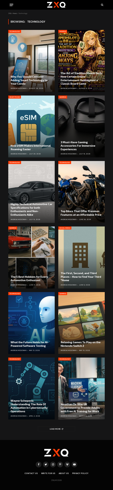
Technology (14, 31)
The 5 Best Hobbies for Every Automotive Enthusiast (29, 278)
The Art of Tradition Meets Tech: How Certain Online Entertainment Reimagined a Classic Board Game (81, 78)
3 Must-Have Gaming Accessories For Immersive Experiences (78, 145)
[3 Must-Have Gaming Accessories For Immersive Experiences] (81, 126)
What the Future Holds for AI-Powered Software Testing (30, 343)
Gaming (62, 31)
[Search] (101, 5)
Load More (55, 429)
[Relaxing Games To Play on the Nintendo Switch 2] (81, 323)
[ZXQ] (57, 5)
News (15, 13)
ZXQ (9, 13)
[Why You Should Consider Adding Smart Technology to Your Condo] (31, 61)
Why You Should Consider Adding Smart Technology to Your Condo (29, 80)
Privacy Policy (80, 473)
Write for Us (48, 473)
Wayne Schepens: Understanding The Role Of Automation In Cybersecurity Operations (29, 406)
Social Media (64, 228)
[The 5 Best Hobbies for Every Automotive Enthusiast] (31, 257)
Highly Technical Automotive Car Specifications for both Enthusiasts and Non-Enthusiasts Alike (31, 209)
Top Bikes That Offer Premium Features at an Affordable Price (81, 212)
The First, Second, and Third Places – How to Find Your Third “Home (81, 276)
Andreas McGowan (19, 88)
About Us (64, 473)
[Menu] (11, 5)
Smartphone (14, 97)
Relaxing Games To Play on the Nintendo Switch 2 (81, 343)
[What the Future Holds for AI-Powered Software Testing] (31, 323)
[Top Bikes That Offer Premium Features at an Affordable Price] (81, 192)
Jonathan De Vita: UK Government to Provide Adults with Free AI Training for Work (80, 407)
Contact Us (31, 473)
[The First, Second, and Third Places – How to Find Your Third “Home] (81, 257)
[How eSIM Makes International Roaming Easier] (31, 126)
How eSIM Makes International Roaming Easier (31, 147)
